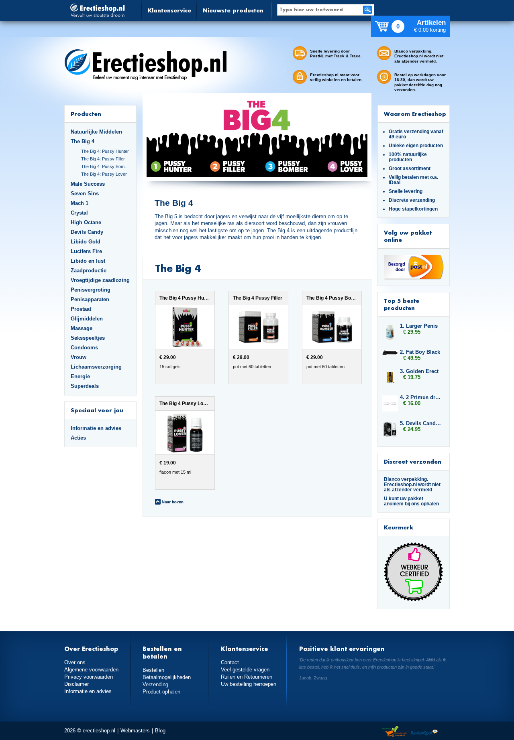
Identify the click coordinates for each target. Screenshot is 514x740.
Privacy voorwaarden (88, 677)
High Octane (86, 222)
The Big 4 (82, 141)
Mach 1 (79, 203)
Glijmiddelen (87, 319)
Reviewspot (424, 731)
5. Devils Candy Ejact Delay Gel (421, 423)
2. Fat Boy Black (420, 352)
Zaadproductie (88, 271)
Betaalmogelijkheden (167, 677)
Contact (230, 662)
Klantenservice (169, 10)
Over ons (75, 662)
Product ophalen (161, 692)
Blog (160, 731)
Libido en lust (88, 261)
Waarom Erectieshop (415, 113)
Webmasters (135, 731)
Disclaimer (76, 684)
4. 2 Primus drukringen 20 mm (421, 397)
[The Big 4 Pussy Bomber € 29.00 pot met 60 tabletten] (326, 382)
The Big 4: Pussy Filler (103, 158)
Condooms (84, 348)
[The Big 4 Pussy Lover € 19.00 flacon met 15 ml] (179, 488)
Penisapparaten (90, 299)
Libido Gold (85, 242)
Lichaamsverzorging (96, 367)
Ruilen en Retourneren (246, 677)
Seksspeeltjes (88, 338)
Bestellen (153, 670)
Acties (78, 438)
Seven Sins (85, 194)
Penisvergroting (90, 290)
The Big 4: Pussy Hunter (105, 151)
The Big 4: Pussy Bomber (105, 166)
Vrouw (78, 357)
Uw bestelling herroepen (248, 684)
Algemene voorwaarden (91, 670)
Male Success (88, 184)
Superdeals (85, 386)
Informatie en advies (96, 428)
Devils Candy (87, 232)
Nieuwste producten (233, 10)
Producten (86, 113)
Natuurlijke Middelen (96, 132)
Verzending (155, 684)
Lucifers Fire (86, 251)
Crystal (79, 213)
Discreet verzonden (412, 461)
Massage (81, 328)
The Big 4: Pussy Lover (104, 174)
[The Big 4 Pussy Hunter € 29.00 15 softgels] (179, 382)
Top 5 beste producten (401, 304)
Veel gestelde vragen (245, 670)
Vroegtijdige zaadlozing (100, 280)
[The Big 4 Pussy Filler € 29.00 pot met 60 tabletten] (253, 382)
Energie (80, 376)
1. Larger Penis (419, 326)
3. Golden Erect (419, 371)
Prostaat (81, 309)
